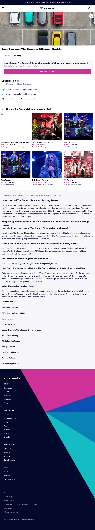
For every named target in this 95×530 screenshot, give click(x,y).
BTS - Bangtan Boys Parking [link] (13, 313)
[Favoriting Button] (91, 15)
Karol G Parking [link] (8, 358)
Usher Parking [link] (7, 319)
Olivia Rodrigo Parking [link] (11, 341)
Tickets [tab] (7, 56)
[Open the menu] (3, 8)
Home (4, 195)
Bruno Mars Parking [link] (10, 308)
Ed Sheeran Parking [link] (10, 336)
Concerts (12, 195)
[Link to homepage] (47, 8)
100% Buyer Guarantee (57, 2)
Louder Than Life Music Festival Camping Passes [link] (21, 330)
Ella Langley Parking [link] (10, 363)
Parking (21, 195)
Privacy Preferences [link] (11, 512)
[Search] (89, 8)
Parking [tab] (17, 56)
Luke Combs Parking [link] (10, 352)
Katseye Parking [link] (8, 347)
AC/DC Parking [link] (8, 324)
